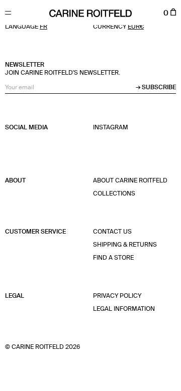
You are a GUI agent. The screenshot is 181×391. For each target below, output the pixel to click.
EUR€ (136, 27)
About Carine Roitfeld (130, 181)
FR (43, 27)
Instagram (110, 128)
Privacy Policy (117, 296)
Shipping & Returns (125, 245)
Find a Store (113, 258)
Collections (114, 194)
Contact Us (112, 232)
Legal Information (124, 309)
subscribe (159, 88)
